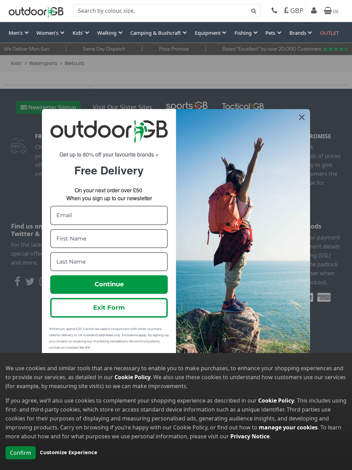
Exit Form (109, 307)
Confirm (20, 453)
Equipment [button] (208, 32)
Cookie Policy (132, 377)
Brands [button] (298, 32)
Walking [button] (107, 32)
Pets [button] (271, 32)
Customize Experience (68, 452)
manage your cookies (288, 427)
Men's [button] (16, 32)
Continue (109, 284)
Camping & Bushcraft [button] (156, 32)
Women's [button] (48, 32)
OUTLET (329, 32)
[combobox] (167, 10)
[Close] (302, 117)
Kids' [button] (79, 32)
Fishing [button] (243, 32)
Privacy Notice (250, 436)
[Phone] (274, 11)
